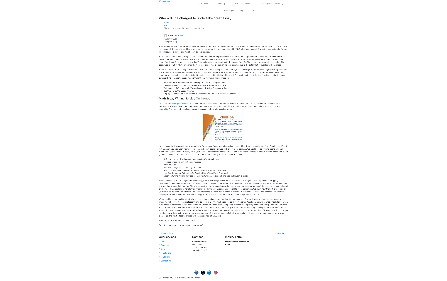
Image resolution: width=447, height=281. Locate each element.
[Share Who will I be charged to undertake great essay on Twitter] (2, 65)
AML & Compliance (243, 3)
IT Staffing (165, 257)
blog (166, 25)
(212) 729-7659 (197, 255)
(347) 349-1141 (197, 257)
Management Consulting (272, 3)
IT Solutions (166, 253)
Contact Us (166, 261)
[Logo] (169, 1)
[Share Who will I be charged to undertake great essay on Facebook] (2, 60)
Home (166, 22)
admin (180, 35)
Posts (255, 10)
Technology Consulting (233, 10)
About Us (165, 245)
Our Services (202, 3)
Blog (163, 249)
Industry (221, 3)
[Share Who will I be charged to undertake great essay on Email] (2, 69)
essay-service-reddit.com (184, 103)
